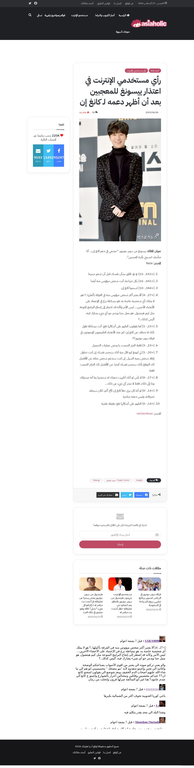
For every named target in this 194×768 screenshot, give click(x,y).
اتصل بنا (117, 3)
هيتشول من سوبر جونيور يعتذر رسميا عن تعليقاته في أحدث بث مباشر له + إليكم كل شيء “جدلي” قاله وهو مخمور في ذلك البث (91, 603)
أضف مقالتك (87, 3)
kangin (139, 480)
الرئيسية (123, 15)
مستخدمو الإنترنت (79, 15)
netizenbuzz (145, 413)
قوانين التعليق (103, 3)
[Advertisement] (97, 47)
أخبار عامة (155, 70)
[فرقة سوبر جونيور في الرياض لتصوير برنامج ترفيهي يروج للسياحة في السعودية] (149, 584)
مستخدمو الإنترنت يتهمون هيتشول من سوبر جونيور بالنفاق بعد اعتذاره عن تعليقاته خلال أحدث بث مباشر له (121, 603)
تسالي (39, 15)
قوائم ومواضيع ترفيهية (55, 15)
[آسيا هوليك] (149, 23)
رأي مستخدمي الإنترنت (136, 70)
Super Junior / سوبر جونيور (117, 480)
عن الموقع (129, 3)
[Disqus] (120, 681)
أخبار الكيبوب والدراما (105, 15)
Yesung (96, 480)
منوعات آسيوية (123, 31)
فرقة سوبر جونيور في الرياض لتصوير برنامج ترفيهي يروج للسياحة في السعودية (150, 599)
